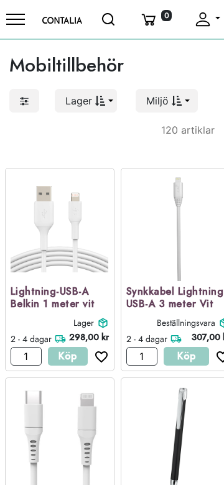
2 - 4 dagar (31, 339)
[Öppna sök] (109, 19)
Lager (83, 322)
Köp (67, 356)
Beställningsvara (186, 322)
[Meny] (15, 19)
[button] (86, 101)
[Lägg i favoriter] (98, 356)
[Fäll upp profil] (207, 19)
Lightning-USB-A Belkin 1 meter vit (53, 298)
